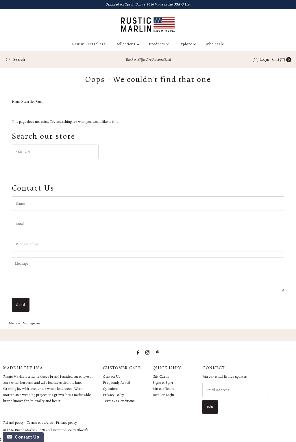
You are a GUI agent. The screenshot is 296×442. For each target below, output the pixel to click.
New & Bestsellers (89, 43)
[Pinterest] (157, 353)
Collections (126, 43)
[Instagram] (147, 353)
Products (157, 43)
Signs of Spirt (163, 382)
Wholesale (215, 43)
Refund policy (13, 422)
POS (41, 430)
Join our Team (163, 388)
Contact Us (111, 376)
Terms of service (40, 422)
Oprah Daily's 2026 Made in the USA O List (157, 4)
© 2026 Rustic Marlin (19, 430)
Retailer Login (163, 394)
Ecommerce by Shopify (70, 430)
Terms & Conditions (119, 400)
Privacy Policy (113, 394)
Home (16, 101)
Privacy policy (66, 422)
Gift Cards (161, 376)
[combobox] (50, 59)
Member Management (26, 323)
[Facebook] (138, 353)
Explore (185, 43)
